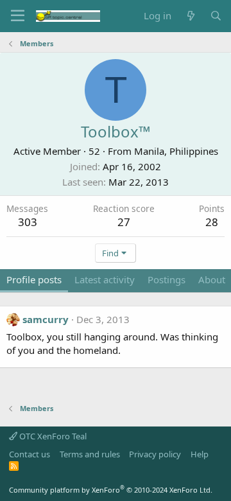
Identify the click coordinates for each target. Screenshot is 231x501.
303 (27, 222)
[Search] (215, 16)
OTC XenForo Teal (52, 436)
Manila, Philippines (176, 151)
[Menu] (18, 16)
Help (200, 454)
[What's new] (190, 16)
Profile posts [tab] (34, 279)
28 (211, 222)
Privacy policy (155, 454)
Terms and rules (90, 454)
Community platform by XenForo (110, 490)
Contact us (29, 454)
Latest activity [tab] (104, 279)
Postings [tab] (166, 279)
